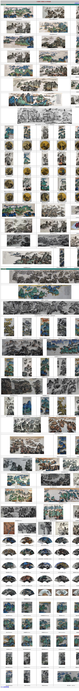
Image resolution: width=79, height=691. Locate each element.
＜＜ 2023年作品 (5, 687)
